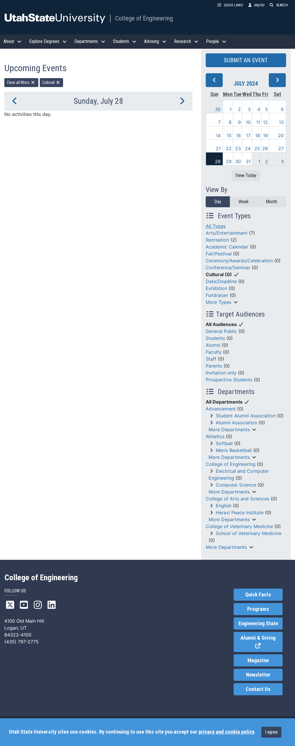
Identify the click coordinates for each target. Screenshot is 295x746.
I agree (271, 732)
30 (218, 109)
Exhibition (216, 288)
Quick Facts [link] (258, 594)
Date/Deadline (221, 281)
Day (217, 201)
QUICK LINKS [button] (233, 5)
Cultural (49, 82)
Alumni (213, 345)
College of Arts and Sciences (237, 499)
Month (271, 201)
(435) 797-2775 (21, 642)
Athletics (215, 436)
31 (248, 161)
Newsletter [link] (258, 675)
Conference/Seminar (228, 267)
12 (265, 122)
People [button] (212, 41)
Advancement (221, 409)
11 (258, 122)
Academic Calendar (227, 247)
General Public (221, 331)
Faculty (214, 352)
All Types (216, 226)
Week (244, 201)
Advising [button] (151, 41)
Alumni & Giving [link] (262, 642)
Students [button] (121, 41)
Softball (224, 443)
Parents (214, 366)
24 (248, 148)
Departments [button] (86, 41)
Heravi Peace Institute (240, 512)
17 (248, 135)
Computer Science (236, 485)
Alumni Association (236, 422)
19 (265, 135)
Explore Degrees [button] (44, 41)
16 (238, 135)
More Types (218, 302)
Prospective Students (229, 380)
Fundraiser (217, 295)
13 (281, 122)
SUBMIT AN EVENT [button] (246, 60)
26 (265, 148)
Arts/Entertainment (226, 233)
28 (218, 161)
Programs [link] (258, 609)
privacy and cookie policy (226, 732)
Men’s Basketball (234, 450)
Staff (211, 359)
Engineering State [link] (258, 623)
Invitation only (221, 373)
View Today (245, 175)
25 (257, 148)
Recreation (217, 240)
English (223, 505)
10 (248, 122)
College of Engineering (144, 18)
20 (281, 135)
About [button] (8, 41)
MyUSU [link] (259, 5)
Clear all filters (19, 82)
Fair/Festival (219, 254)
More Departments (229, 429)
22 (229, 148)
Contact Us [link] (258, 689)
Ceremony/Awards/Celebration (239, 260)
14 (218, 135)
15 (229, 135)
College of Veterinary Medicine (239, 526)
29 (229, 161)
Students (215, 338)
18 (257, 135)
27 (281, 148)
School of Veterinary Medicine (248, 533)
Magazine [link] (258, 660)
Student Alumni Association (246, 416)
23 (238, 148)
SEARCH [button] (282, 5)
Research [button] (182, 41)
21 (218, 148)
